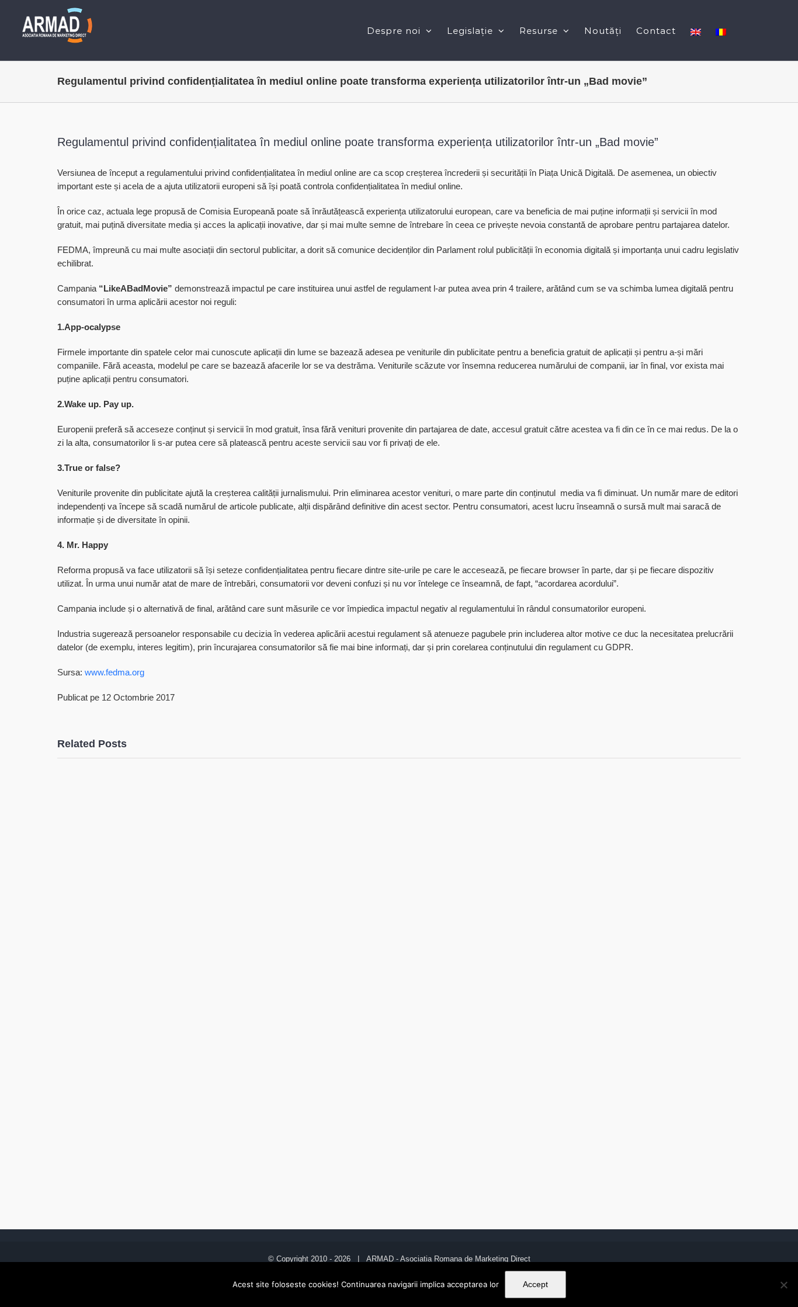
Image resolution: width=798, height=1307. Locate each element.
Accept (535, 1284)
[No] (783, 1285)
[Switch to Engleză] (696, 30)
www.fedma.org (114, 672)
